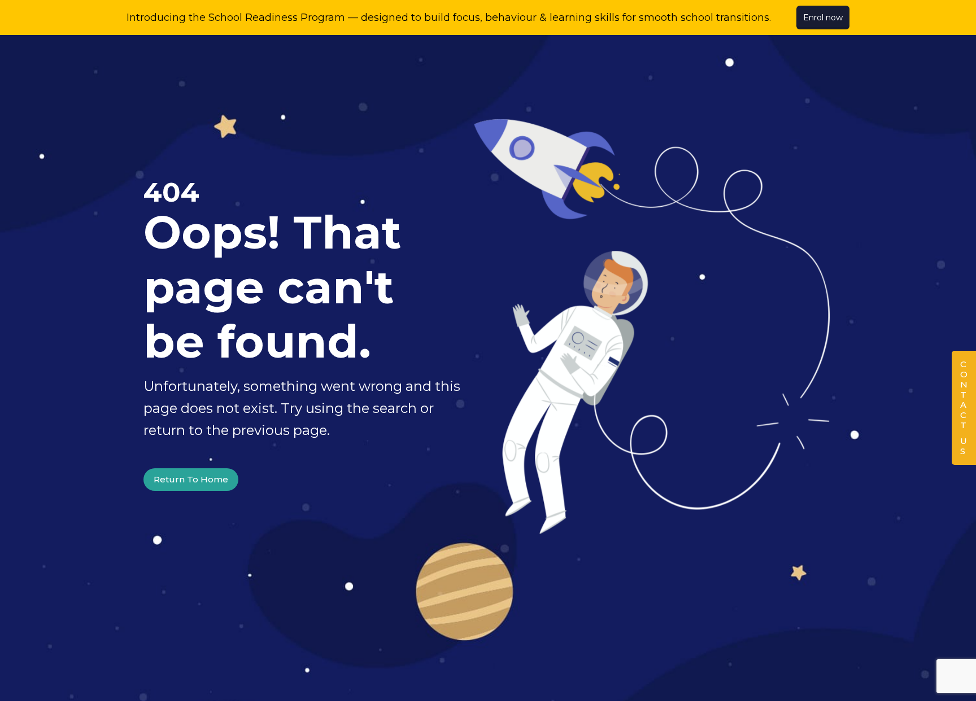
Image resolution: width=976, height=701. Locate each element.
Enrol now (823, 17)
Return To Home (191, 479)
